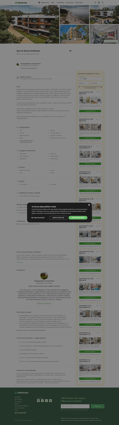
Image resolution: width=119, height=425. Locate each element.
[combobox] (89, 205)
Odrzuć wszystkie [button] (58, 217)
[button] (38, 218)
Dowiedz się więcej (65, 213)
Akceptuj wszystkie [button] (78, 217)
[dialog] (59, 212)
